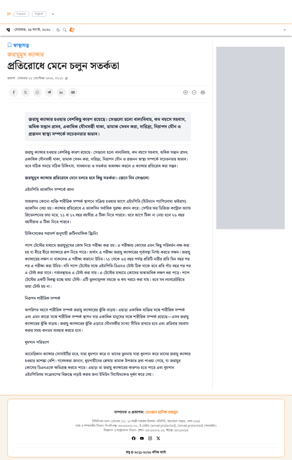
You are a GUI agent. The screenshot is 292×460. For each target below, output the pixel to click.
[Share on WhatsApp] (37, 92)
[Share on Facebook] (13, 92)
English (39, 14)
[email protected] (163, 426)
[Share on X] (25, 92)
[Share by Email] (73, 92)
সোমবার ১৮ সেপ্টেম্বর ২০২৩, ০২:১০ (35, 78)
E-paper (21, 14)
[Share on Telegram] (49, 92)
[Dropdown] (53, 13)
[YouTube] (142, 438)
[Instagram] (150, 438)
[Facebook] (134, 438)
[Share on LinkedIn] (61, 92)
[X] (158, 438)
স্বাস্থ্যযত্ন (21, 45)
